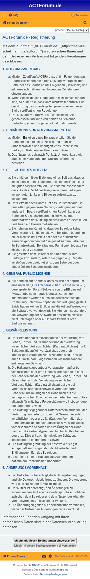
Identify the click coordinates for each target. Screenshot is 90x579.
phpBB (32, 565)
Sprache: (59, 29)
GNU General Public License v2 (54, 285)
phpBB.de (62, 569)
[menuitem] (13, 15)
